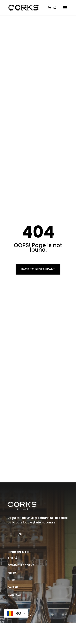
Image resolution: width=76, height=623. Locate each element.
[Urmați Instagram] (19, 534)
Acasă (12, 558)
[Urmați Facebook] (11, 534)
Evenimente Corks (21, 565)
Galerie (13, 587)
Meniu (12, 573)
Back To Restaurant (38, 269)
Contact (15, 595)
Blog (11, 580)
